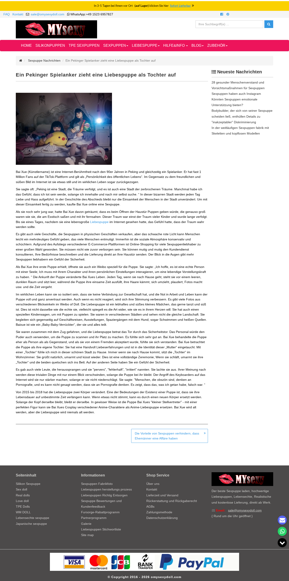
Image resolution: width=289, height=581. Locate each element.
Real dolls (23, 495)
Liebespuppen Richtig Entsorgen (104, 495)
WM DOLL (23, 512)
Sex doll (21, 489)
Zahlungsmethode (159, 512)
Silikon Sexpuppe (28, 484)
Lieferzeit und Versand (162, 495)
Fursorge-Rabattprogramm (100, 512)
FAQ (6, 14)
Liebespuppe (99, 222)
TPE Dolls (23, 506)
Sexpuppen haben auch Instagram (236, 93)
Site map (87, 535)
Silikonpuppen (50, 45)
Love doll (22, 501)
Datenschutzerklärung (162, 518)
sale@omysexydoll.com (47, 14)
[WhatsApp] (282, 531)
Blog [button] (196, 45)
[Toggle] (282, 542)
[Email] (282, 520)
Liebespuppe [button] (144, 45)
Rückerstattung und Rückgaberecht (171, 501)
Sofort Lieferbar (180, 6)
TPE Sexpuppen (84, 45)
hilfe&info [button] (174, 45)
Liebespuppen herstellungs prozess (106, 489)
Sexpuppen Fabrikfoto (97, 484)
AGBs (150, 506)
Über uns (152, 484)
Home (26, 45)
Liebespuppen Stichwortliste (101, 529)
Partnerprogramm (94, 518)
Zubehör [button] (216, 45)
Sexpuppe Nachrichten (44, 60)
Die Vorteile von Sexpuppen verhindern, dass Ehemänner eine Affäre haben (167, 436)
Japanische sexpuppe (31, 523)
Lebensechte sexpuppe (32, 518)
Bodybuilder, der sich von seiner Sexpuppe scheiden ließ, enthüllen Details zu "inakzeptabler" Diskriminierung (242, 116)
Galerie (86, 523)
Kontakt (17, 14)
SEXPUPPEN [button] (114, 45)
